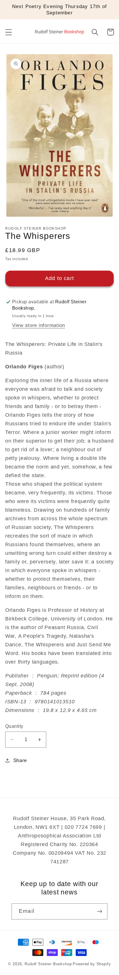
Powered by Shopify (92, 964)
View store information (38, 325)
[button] (8, 32)
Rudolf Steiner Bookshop (48, 964)
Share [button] (20, 760)
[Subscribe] (99, 911)
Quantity (14, 726)
